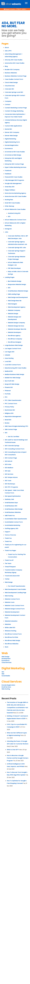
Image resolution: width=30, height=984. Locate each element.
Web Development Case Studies (15, 589)
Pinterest (8, 391)
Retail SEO (8, 420)
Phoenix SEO (9, 387)
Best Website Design (14, 281)
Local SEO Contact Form (13, 365)
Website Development (12, 612)
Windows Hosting (10, 631)
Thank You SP (9, 560)
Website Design (13, 314)
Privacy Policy (9, 407)
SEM (3, 674)
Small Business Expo (11, 503)
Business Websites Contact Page (15, 76)
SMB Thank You (10, 515)
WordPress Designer (14, 342)
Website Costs (9, 602)
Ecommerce (9, 148)
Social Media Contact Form (14, 522)
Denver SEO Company (12, 132)
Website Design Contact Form (15, 609)
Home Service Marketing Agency (15, 193)
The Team (8, 563)
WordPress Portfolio (11, 637)
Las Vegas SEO (9, 352)
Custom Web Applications (13, 126)
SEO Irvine (8, 464)
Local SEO (8, 361)
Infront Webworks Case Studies (15, 209)
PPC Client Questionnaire (13, 400)
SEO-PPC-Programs (11, 487)
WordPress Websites (11, 644)
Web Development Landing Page (15, 593)
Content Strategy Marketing (14, 111)
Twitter (7, 579)
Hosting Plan (9, 200)
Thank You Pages (10, 550)
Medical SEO (9, 371)
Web (5, 653)
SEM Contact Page (11, 429)
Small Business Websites (13, 512)
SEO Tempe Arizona (11, 477)
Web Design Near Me (14, 301)
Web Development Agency (16, 307)
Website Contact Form (12, 599)
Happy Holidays (10, 190)
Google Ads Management (13, 183)
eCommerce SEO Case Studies (15, 152)
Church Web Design (11, 82)
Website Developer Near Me (17, 329)
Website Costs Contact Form (14, 605)
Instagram (8, 229)
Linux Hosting (9, 358)
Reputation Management (13, 416)
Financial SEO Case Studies (13, 177)
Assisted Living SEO (14, 213)
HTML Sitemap (9, 206)
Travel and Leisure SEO (12, 576)
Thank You (8, 538)
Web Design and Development (18, 297)
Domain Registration (11, 145)
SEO (9, 216)
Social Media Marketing (12, 525)
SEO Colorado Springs (12, 446)
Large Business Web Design (14, 345)
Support (7, 532)
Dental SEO (8, 129)
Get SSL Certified (13, 437)
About (7, 47)
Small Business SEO (11, 506)
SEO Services (9, 474)
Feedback (8, 174)
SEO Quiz (7, 471)
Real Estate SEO (10, 410)
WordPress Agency (14, 336)
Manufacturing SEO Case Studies (15, 368)
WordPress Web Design (12, 640)
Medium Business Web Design (14, 374)
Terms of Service (10, 535)
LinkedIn (7, 355)
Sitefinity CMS (9, 499)
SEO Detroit (8, 461)
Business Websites (11, 73)
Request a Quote (10, 9)
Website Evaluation (11, 621)
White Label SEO (10, 627)
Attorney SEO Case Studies (13, 60)
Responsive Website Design (17, 284)
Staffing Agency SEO (11, 528)
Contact (7, 104)
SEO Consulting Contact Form (14, 449)
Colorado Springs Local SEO (14, 92)
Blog (6, 66)
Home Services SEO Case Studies (15, 196)
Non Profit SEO (9, 381)
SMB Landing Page (14, 294)
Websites (8, 624)
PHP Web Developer (14, 268)
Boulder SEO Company (12, 69)
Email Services (6, 687)
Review (7, 423)
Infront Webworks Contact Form (15, 220)
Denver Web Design (11, 136)
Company (8, 101)
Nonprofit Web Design (12, 384)
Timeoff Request (10, 567)
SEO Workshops (10, 484)
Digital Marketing (10, 139)
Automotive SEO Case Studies (14, 63)
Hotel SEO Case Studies (12, 203)
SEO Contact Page (11, 458)
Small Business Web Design (13, 509)
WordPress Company (15, 339)
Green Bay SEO (9, 187)
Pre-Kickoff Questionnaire (16, 586)
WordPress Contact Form (13, 634)
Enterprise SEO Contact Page (14, 164)
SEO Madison (9, 468)
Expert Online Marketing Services (15, 167)
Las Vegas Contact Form (13, 348)
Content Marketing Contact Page (16, 108)
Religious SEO (9, 413)
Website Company (14, 310)
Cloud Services (10, 86)
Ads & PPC (8, 51)
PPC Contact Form (11, 403)
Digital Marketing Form (12, 142)
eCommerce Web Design (13, 155)
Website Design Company (16, 323)
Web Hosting (9, 596)
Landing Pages (9, 277)
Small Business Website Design (18, 291)
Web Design (9, 582)
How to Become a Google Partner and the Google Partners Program (17, 758)
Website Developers (14, 332)
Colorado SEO (9, 89)
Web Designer (12, 304)
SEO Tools (8, 481)
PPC (6, 397)
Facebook (8, 170)
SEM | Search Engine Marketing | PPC (16, 426)
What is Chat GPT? (13, 750)
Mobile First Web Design (12, 378)
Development (6, 659)
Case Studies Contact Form (14, 79)
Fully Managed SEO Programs (14, 180)
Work (6, 647)
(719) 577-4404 (20, 9)
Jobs (6, 232)
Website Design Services (16, 326)
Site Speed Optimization (13, 496)
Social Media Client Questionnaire (16, 519)
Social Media (6, 676)
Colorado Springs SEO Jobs (17, 247)
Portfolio (8, 394)
